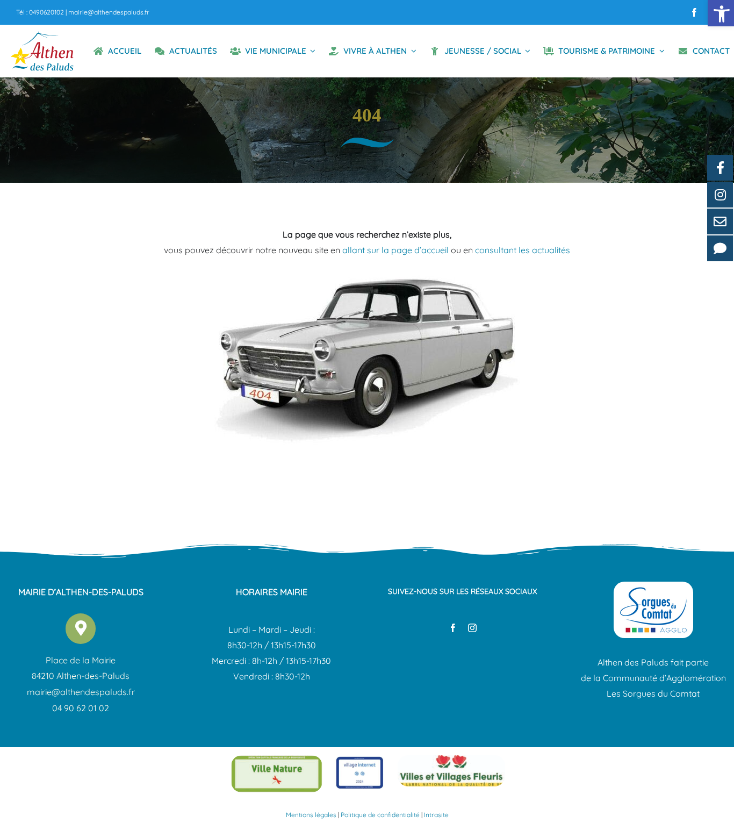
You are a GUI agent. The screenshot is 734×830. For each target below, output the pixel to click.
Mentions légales (311, 815)
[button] (721, 13)
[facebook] (694, 12)
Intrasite (436, 815)
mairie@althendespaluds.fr (108, 12)
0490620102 (46, 12)
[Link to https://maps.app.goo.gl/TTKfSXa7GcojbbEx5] (81, 628)
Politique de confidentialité (380, 815)
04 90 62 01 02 (80, 708)
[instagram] (472, 628)
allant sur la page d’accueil (395, 250)
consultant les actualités (522, 250)
